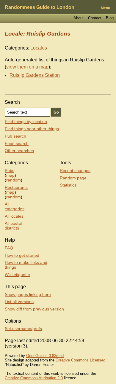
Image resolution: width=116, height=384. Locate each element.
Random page (73, 178)
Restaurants (16, 187)
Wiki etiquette (17, 274)
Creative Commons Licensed (80, 360)
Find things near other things (32, 128)
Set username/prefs (23, 328)
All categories (14, 206)
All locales (14, 216)
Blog (110, 18)
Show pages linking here (28, 294)
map (10, 175)
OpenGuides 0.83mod (45, 355)
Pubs (9, 170)
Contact (94, 18)
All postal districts (13, 225)
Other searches (19, 150)
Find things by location (26, 121)
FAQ (9, 248)
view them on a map (27, 66)
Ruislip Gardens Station (35, 75)
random (13, 180)
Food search (17, 143)
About (78, 18)
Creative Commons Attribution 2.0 (34, 378)
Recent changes (75, 170)
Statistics (68, 185)
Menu (105, 8)
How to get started (22, 255)
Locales (38, 47)
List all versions (19, 301)
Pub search (15, 136)
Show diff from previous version (34, 309)
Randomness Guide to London (39, 7)
